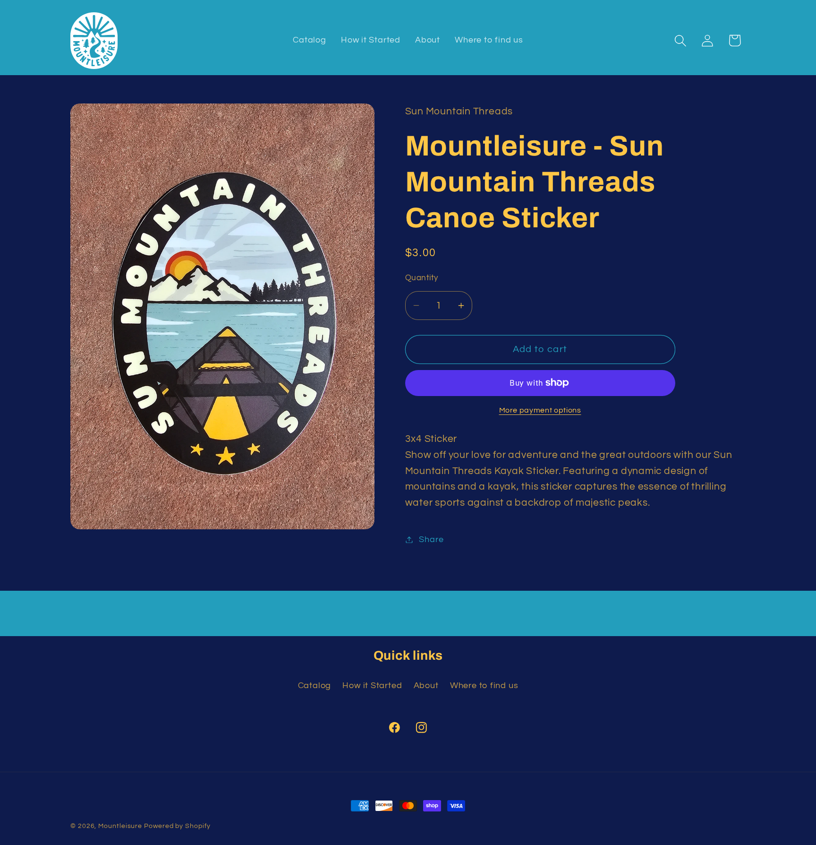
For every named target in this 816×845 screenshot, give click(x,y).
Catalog (314, 685)
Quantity (421, 278)
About (426, 685)
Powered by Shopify (177, 825)
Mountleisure (120, 825)
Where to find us (484, 685)
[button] (680, 40)
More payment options (540, 410)
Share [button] (431, 539)
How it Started (372, 685)
